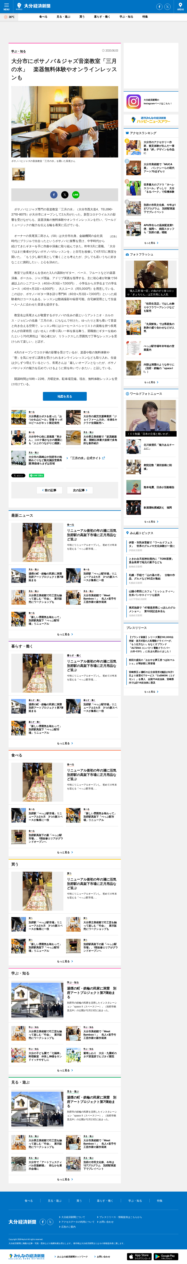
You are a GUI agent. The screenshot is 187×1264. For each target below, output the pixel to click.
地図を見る (65, 396)
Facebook (159, 7)
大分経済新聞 (33, 6)
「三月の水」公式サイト (85, 458)
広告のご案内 (68, 1226)
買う (82, 16)
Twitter (167, 7)
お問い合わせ (106, 1221)
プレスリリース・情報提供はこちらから (120, 1217)
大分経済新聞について (73, 1217)
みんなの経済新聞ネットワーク (26, 1256)
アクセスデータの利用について (78, 1221)
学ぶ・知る (126, 16)
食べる (43, 16)
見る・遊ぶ (63, 16)
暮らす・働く (102, 16)
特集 (145, 16)
